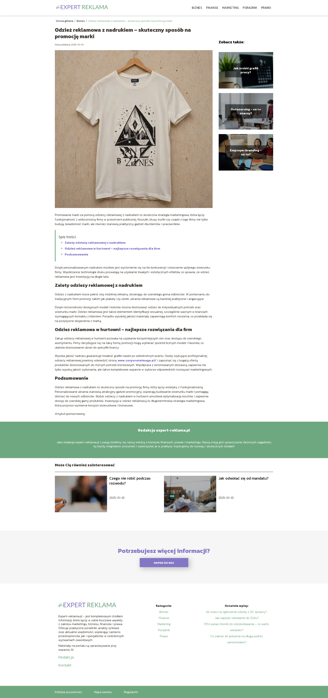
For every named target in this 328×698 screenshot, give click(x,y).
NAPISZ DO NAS (164, 563)
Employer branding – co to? (246, 152)
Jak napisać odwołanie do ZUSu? (237, 618)
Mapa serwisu (103, 692)
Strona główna (65, 21)
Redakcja (66, 657)
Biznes (197, 7)
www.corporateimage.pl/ (137, 360)
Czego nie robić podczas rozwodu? (130, 481)
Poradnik (250, 7)
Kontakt (64, 665)
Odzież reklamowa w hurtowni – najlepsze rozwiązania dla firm (112, 248)
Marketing (230, 7)
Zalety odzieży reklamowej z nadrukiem (95, 242)
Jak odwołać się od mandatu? (243, 478)
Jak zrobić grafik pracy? (246, 70)
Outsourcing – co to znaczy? (246, 111)
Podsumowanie (76, 254)
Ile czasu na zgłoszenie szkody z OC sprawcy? (236, 611)
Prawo (266, 7)
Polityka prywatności (68, 692)
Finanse (212, 7)
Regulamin (131, 692)
